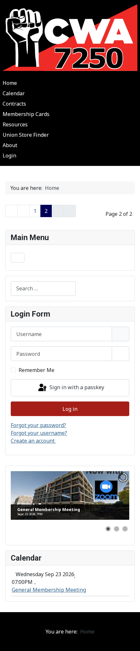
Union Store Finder (26, 134)
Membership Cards (26, 114)
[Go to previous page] (23, 211)
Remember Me (36, 370)
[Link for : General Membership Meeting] (70, 495)
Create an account (33, 440)
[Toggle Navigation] (17, 257)
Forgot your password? (38, 425)
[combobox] (43, 288)
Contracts (14, 103)
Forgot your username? (39, 432)
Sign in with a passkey (76, 387)
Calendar (14, 93)
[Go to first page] (11, 211)
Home (10, 83)
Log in (70, 409)
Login (9, 155)
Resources (15, 124)
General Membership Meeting (49, 589)
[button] (108, 528)
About (10, 145)
